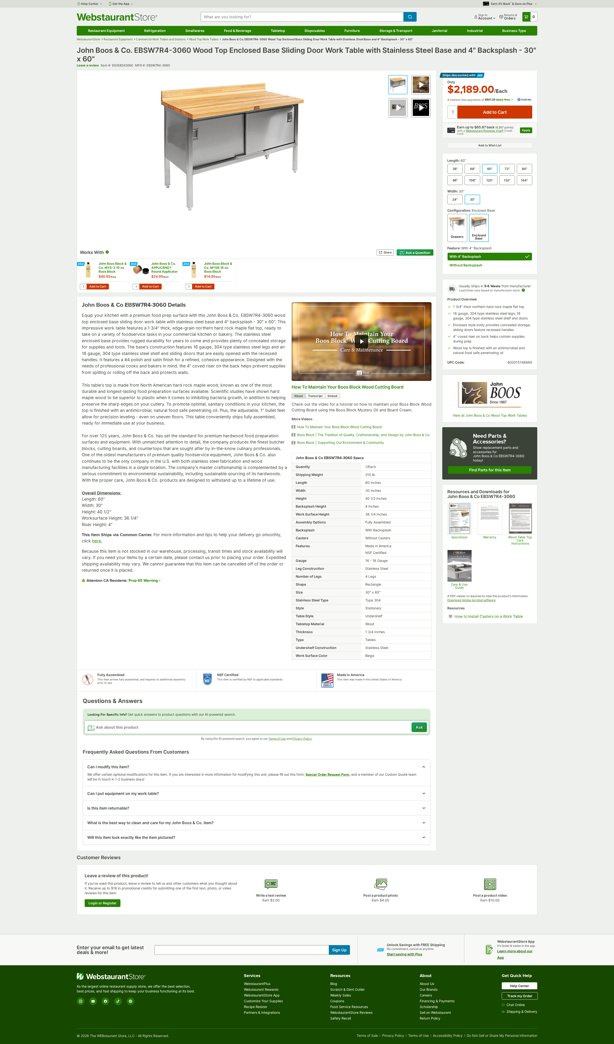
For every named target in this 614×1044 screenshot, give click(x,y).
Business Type (514, 31)
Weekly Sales (340, 995)
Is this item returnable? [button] (108, 808)
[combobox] (302, 17)
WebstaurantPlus (257, 984)
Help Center (90, 4)
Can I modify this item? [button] (108, 766)
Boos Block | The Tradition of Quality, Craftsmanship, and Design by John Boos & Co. (363, 435)
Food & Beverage (237, 31)
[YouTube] (93, 1001)
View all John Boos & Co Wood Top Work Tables (490, 415)
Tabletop (278, 31)
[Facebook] (105, 1001)
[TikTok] (118, 1001)
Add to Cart (97, 286)
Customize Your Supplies (263, 1001)
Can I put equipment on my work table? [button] (123, 793)
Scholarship (429, 1007)
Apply (527, 130)
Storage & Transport (395, 31)
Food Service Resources (349, 1007)
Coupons (337, 1001)
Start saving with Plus (404, 954)
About (298, 396)
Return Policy (430, 1018)
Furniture (352, 31)
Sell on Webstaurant (435, 1012)
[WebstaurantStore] (137, 976)
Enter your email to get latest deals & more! (110, 950)
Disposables (315, 31)
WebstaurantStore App (262, 995)
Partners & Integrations (262, 1012)
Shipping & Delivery (522, 1011)
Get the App (121, 4)
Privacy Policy (302, 738)
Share (388, 252)
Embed (332, 396)
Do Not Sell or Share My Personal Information (502, 1036)
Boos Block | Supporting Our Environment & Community (340, 442)
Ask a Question (418, 253)
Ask (419, 727)
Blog (333, 984)
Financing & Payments (437, 1001)
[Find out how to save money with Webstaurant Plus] (81, 264)
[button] (397, 84)
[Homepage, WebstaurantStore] (117, 17)
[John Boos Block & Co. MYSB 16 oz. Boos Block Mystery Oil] (209, 276)
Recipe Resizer (255, 1007)
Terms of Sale (367, 1036)
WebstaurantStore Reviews (351, 1012)
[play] (361, 341)
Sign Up (339, 950)
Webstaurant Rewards (261, 989)
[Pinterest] (130, 1001)
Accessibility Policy (448, 1036)
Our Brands (428, 989)
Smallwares (195, 31)
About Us (427, 984)
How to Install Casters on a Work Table (493, 616)
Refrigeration (155, 31)
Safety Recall (340, 1018)
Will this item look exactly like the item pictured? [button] (131, 837)
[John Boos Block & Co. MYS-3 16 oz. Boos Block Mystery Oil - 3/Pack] (103, 276)
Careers (426, 995)
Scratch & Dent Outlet (347, 989)
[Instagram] (80, 1001)
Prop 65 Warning (143, 580)
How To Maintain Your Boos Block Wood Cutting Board (347, 387)
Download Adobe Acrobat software (471, 600)
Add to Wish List (490, 145)
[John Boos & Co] (489, 395)
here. (97, 540)
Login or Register (103, 903)
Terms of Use (277, 738)
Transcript (315, 396)
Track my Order (519, 996)
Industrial (475, 31)
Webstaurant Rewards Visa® (484, 130)
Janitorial (439, 31)
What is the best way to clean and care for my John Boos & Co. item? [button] (150, 822)
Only (451, 82)
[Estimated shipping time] (523, 290)
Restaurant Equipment (106, 31)
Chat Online (516, 1005)
